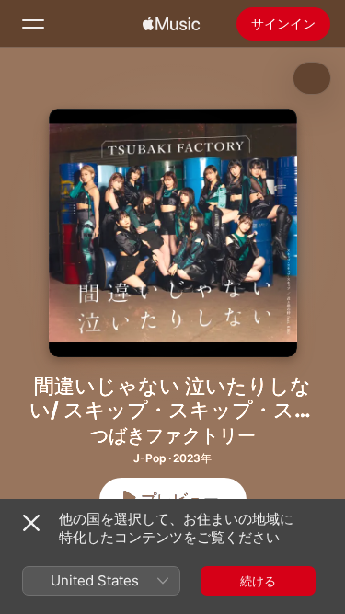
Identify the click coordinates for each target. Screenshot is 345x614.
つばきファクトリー (173, 435)
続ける (258, 580)
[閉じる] (31, 523)
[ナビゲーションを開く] (33, 24)
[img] (171, 24)
